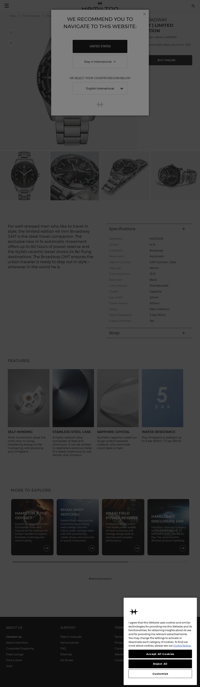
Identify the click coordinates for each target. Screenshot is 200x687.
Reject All (160, 663)
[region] (160, 641)
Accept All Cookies (160, 654)
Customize (160, 673)
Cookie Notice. (182, 645)
